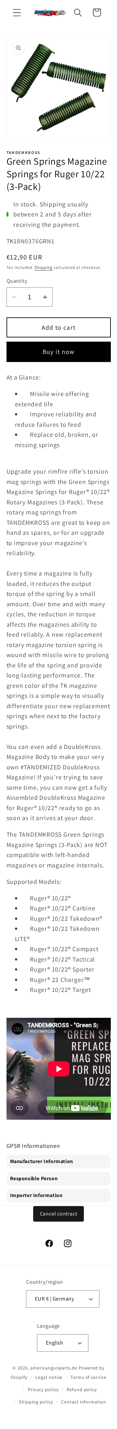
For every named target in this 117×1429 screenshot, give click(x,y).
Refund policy (82, 1389)
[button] (16, 12)
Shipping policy (36, 1402)
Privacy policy (43, 1389)
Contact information (83, 1402)
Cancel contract (58, 1213)
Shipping (43, 267)
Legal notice (48, 1377)
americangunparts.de (53, 1368)
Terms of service (89, 1377)
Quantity (17, 280)
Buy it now (59, 351)
